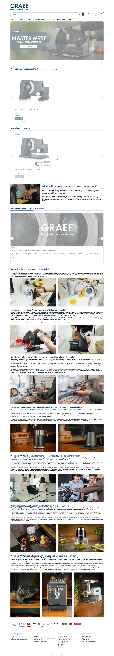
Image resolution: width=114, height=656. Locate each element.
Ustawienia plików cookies (88, 641)
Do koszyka (19, 118)
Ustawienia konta (86, 638)
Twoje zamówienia (86, 636)
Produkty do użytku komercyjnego (18, 639)
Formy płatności (62, 647)
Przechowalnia (85, 639)
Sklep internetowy (56, 654)
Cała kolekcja (25, 128)
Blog (11, 638)
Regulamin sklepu (62, 636)
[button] (83, 14)
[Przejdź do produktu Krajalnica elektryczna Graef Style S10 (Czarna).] (34, 91)
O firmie (36, 636)
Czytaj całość (15, 257)
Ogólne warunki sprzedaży (40, 641)
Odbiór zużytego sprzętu (64, 639)
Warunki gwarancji (62, 644)
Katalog (12, 636)
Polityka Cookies (62, 642)
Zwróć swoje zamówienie (64, 638)
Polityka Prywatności (63, 641)
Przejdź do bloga (39, 208)
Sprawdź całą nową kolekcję (50, 69)
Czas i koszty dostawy (63, 645)
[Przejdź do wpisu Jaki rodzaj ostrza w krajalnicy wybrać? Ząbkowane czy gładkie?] (57, 229)
